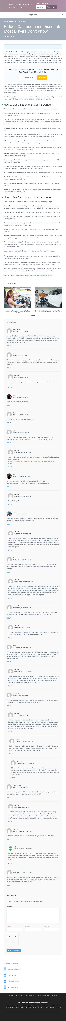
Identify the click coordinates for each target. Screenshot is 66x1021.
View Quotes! (51, 7)
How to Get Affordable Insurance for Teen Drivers (17, 311)
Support (54, 995)
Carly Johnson (17, 785)
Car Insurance (8, 21)
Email (27, 927)
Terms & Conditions (43, 995)
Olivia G (15, 430)
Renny (14, 413)
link (42, 726)
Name (9, 927)
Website (46, 927)
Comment (10, 906)
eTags (16, 375)
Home (11, 995)
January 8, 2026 (9, 36)
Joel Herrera (16, 693)
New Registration (13, 987)
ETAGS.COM (13, 1006)
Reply (9, 346)
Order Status (19, 995)
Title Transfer (12, 975)
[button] (31, 315)
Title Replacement (13, 981)
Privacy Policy (30, 995)
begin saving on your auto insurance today (40, 275)
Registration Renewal (14, 969)
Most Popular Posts (21, 21)
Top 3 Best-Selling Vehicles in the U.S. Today (48, 311)
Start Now (42, 77)
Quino (14, 558)
